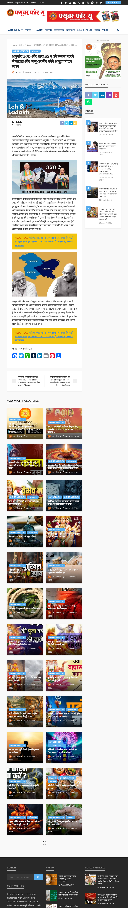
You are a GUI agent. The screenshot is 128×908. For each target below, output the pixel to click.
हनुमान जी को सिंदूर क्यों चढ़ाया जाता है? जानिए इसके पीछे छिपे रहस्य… (62, 607)
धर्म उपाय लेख (72, 461)
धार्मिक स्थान (70, 30)
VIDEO (105, 30)
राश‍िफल (28, 30)
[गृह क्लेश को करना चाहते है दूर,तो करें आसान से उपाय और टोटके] (92, 146)
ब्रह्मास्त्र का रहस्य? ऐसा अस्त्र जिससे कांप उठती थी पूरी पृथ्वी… (63, 679)
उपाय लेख (53, 781)
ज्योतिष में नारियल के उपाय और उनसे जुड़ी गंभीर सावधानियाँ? (23, 571)
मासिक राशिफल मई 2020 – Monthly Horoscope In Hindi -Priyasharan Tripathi (108, 193)
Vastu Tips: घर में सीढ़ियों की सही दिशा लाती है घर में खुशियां (68, 893)
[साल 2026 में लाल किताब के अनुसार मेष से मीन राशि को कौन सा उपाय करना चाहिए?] (90, 898)
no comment (48, 72)
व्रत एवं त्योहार (59, 30)
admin (18, 72)
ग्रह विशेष (48, 30)
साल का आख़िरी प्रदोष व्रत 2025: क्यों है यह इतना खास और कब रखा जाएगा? (64, 715)
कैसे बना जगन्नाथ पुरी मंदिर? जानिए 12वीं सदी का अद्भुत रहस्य (25, 679)
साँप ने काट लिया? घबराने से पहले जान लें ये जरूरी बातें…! (24, 787)
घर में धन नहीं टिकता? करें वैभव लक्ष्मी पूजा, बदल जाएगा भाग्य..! (24, 502)
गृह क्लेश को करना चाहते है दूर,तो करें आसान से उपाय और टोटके (107, 146)
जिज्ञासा (97, 30)
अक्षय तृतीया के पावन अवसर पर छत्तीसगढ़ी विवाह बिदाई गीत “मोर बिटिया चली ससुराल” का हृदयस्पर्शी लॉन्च (108, 127)
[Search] (118, 30)
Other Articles (20, 51)
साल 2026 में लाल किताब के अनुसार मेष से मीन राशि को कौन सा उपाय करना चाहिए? (108, 897)
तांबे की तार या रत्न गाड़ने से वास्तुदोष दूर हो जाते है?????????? (67, 878)
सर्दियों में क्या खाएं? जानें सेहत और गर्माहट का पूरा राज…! (63, 787)
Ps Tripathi (17, 436)
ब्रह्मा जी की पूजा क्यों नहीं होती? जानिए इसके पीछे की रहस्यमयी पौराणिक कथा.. (25, 643)
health (52, 778)
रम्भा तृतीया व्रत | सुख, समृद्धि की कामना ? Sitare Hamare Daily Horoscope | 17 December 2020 (108, 169)
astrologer (55, 742)
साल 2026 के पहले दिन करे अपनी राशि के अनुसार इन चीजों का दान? (63, 571)
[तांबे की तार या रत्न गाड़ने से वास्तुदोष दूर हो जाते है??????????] (51, 879)
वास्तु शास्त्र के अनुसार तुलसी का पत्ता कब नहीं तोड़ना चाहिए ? (62, 822)
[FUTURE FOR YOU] (26, 12)
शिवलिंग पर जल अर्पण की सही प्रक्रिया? (23, 536)
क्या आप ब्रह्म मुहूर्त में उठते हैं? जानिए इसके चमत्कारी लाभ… (24, 751)
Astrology (14, 30)
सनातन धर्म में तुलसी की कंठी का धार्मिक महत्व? (25, 608)
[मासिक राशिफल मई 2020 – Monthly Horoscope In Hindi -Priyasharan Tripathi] (92, 192)
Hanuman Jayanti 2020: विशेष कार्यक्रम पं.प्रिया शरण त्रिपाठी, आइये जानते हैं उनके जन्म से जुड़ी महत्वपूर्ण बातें (108, 214)
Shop (41, 2)
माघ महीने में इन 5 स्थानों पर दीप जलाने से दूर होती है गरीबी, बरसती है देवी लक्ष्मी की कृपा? (63, 466)
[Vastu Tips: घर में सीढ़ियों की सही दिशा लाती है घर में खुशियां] (51, 895)
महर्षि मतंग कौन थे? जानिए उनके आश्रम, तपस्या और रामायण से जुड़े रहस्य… (23, 715)
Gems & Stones (84, 30)
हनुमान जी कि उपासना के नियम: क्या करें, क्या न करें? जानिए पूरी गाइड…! (24, 822)
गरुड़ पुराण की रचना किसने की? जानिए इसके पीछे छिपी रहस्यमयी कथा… (63, 643)
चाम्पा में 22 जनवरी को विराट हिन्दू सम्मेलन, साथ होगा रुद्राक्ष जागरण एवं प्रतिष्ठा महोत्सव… (63, 429)
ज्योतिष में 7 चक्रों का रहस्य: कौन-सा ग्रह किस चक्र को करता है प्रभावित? (62, 751)
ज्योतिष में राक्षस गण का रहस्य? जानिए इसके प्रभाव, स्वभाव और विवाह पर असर (63, 502)
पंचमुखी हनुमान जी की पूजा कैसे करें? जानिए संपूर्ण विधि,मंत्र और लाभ (63, 535)
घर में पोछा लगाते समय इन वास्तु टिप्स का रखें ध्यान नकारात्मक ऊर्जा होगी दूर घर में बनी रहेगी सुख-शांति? (108, 880)
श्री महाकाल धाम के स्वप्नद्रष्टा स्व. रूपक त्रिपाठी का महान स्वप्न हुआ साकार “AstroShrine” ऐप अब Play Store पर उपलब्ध (24, 428)
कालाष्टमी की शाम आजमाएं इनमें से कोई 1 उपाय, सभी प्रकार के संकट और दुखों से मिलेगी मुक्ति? (25, 465)
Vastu (39, 30)
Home (33, 2)
